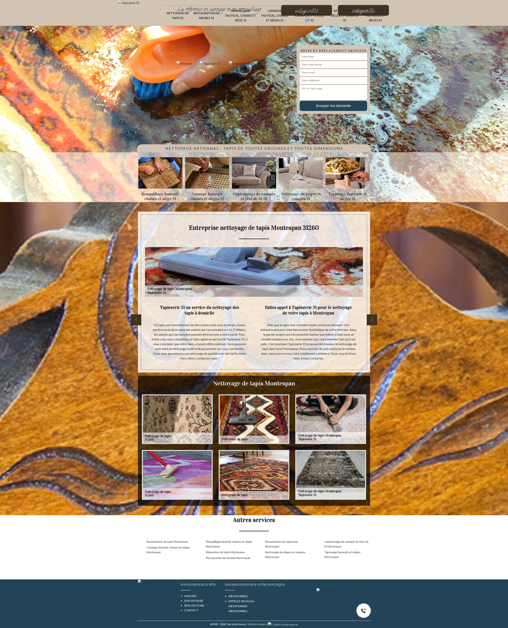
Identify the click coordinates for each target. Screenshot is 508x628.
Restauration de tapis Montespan (167, 541)
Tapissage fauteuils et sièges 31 (375, 15)
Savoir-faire (193, 600)
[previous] (136, 319)
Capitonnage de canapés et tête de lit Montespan (346, 544)
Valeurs (190, 596)
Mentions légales (257, 624)
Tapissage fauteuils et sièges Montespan (342, 554)
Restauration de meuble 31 (206, 16)
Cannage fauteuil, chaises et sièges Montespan (168, 550)
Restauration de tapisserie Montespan (281, 544)
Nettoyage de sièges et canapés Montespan (285, 554)
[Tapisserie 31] (128, 2)
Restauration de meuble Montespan (228, 558)
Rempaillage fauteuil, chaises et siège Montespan (229, 544)
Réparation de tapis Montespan (225, 552)
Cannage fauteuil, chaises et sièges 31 (274, 15)
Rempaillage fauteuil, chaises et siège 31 (240, 15)
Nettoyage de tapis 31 (177, 16)
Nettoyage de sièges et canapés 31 (344, 15)
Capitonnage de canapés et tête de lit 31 (309, 15)
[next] (372, 319)
